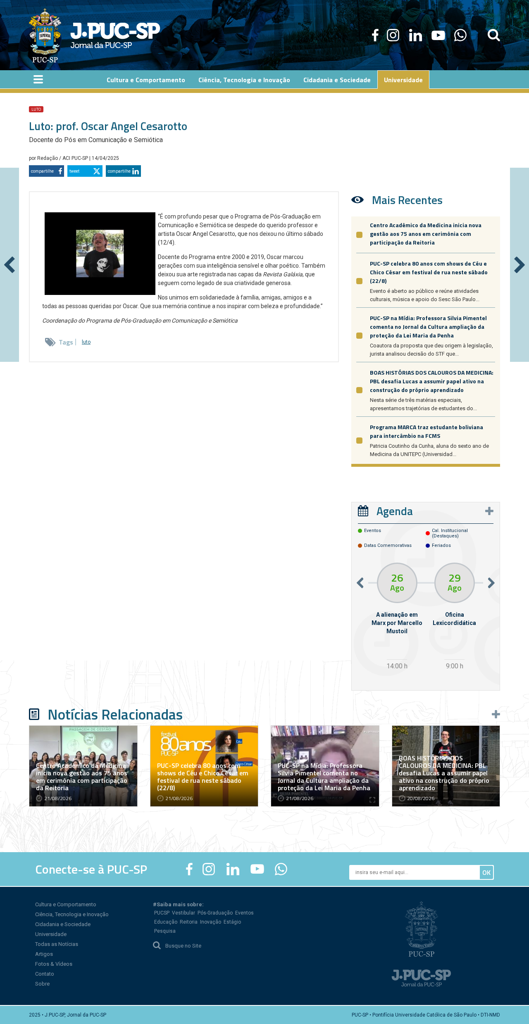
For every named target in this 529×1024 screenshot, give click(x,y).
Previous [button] (360, 583)
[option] (397, 617)
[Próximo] (519, 265)
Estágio (232, 922)
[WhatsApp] (460, 35)
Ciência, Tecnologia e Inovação (72, 914)
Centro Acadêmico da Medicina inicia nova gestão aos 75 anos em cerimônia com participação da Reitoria (425, 234)
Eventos (244, 913)
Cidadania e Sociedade (63, 924)
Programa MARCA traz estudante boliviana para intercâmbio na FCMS (426, 431)
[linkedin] (415, 35)
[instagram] (393, 35)
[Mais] (489, 511)
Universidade (51, 934)
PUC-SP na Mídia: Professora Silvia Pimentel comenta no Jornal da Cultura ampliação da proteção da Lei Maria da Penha (428, 327)
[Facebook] (375, 35)
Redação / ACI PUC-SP (63, 158)
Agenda (394, 510)
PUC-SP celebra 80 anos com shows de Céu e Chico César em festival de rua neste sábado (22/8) (429, 272)
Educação (165, 922)
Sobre (42, 984)
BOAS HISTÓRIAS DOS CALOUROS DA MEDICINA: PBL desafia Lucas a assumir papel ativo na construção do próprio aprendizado (431, 381)
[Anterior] (9, 265)
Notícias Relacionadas (115, 714)
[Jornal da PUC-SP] (94, 35)
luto (36, 109)
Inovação (210, 922)
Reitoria (189, 922)
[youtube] (438, 35)
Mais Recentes (407, 199)
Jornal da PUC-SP (115, 35)
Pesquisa (165, 931)
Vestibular (183, 913)
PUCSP (161, 913)
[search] (494, 35)
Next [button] (491, 583)
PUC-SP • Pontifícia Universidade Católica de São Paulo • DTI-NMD (426, 1015)
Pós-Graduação (215, 913)
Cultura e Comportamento (65, 904)
